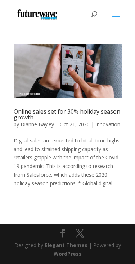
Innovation (107, 124)
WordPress (68, 253)
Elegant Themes (66, 245)
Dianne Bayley (37, 124)
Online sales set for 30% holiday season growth (67, 114)
